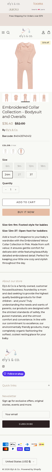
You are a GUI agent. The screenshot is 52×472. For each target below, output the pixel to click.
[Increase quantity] (16, 189)
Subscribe (26, 424)
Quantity (7, 183)
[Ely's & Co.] (25, 32)
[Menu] (3, 32)
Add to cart (26, 202)
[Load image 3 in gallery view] (26, 65)
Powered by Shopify (31, 469)
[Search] (9, 32)
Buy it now (26, 212)
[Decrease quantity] (5, 189)
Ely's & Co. (12, 130)
